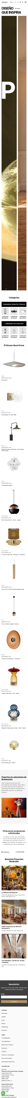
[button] (20, 2)
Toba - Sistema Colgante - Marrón (10, 624)
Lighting (4, 1016)
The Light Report (6, 1041)
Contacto (4, 1051)
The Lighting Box (6, 1038)
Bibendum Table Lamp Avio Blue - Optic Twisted (14, 728)
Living (3, 1020)
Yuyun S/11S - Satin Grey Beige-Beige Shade (13, 589)
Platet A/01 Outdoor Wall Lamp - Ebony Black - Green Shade (13, 450)
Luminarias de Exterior (5, 317)
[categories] (5, 311)
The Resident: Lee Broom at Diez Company (13, 961)
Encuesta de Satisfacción (8, 1061)
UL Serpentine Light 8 (7, 485)
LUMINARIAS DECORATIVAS (14, 323)
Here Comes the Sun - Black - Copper (11, 520)
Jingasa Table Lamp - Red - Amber (10, 693)
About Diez (4, 1013)
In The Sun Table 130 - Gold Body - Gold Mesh (13, 554)
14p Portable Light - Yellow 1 (9, 762)
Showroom (4, 1048)
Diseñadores (5, 1027)
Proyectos (4, 1030)
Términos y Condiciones (8, 1055)
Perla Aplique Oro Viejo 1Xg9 (9, 414)
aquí (11, 1080)
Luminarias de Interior (14, 317)
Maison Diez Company (7, 1044)
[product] (14, 362)
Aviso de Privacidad (7, 1058)
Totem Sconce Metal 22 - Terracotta (11, 658)
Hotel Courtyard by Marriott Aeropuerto (11, 927)
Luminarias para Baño (23, 317)
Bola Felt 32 (4, 380)
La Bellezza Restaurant (10, 892)
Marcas (3, 1023)
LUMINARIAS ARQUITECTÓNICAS (14, 304)
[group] (9, 153)
